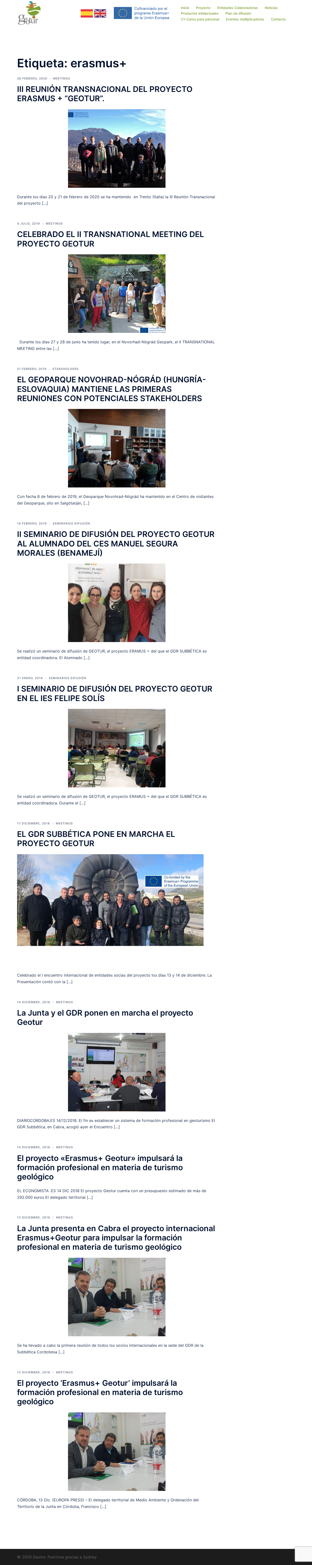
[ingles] (100, 12)
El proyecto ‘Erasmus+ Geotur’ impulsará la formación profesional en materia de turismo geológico (100, 1392)
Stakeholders (65, 369)
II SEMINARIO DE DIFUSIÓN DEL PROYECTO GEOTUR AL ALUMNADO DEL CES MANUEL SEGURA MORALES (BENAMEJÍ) (115, 543)
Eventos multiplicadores (245, 19)
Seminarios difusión (71, 523)
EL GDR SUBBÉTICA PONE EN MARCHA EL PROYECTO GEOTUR (96, 838)
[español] (87, 12)
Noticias (271, 8)
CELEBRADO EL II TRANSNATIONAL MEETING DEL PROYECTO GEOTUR (110, 238)
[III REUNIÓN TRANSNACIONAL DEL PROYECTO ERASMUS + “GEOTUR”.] (117, 148)
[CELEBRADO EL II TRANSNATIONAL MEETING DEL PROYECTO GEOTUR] (117, 293)
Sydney (90, 1557)
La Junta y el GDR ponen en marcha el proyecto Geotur (105, 1017)
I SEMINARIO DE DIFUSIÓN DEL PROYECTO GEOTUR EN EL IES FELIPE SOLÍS (114, 693)
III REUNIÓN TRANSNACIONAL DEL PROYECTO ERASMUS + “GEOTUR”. (105, 93)
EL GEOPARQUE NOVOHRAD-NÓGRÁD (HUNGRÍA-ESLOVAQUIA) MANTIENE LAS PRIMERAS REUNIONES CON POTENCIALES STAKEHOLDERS (111, 389)
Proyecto (203, 8)
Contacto (278, 19)
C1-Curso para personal (200, 19)
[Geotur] (31, 12)
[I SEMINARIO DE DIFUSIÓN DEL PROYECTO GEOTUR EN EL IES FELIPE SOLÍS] (117, 747)
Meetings (61, 78)
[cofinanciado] (142, 12)
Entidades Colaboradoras (237, 8)
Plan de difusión (238, 13)
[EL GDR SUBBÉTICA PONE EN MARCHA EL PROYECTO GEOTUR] (116, 909)
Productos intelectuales (200, 13)
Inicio (185, 8)
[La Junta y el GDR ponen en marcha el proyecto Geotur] (117, 1071)
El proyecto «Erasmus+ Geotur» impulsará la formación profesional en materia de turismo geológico (100, 1167)
